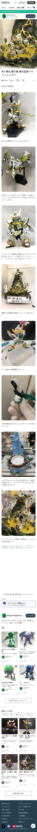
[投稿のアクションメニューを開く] (16, 661)
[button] (15, 2)
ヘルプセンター (6, 806)
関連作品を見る (18, 793)
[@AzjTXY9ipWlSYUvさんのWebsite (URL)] (3, 627)
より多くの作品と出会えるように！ (11, 11)
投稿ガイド (21, 822)
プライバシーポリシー (25, 819)
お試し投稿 (20, 7)
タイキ (24, 780)
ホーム (4, 7)
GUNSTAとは (6, 803)
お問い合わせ (5, 810)
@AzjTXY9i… (11, 15)
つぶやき (11, 7)
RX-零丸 (5, 547)
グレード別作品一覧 (24, 806)
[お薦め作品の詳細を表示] (34, 80)
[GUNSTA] (5, 3)
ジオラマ (28, 547)
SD (7, 17)
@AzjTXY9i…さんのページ (18, 701)
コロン (7, 746)
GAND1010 (26, 746)
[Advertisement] (18, 569)
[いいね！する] (33, 826)
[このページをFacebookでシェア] (9, 826)
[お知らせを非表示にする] (34, 11)
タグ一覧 (21, 810)
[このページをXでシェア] (3, 826)
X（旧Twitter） (6, 816)
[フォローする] (30, 16)
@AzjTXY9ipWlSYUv (14, 616)
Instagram (5, 822)
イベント (30, 7)
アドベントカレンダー (25, 803)
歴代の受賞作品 (23, 813)
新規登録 (31, 2)
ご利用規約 (21, 816)
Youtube (4, 819)
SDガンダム (19, 547)
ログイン (22, 2)
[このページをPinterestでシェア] (14, 826)
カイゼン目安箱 (6, 813)
